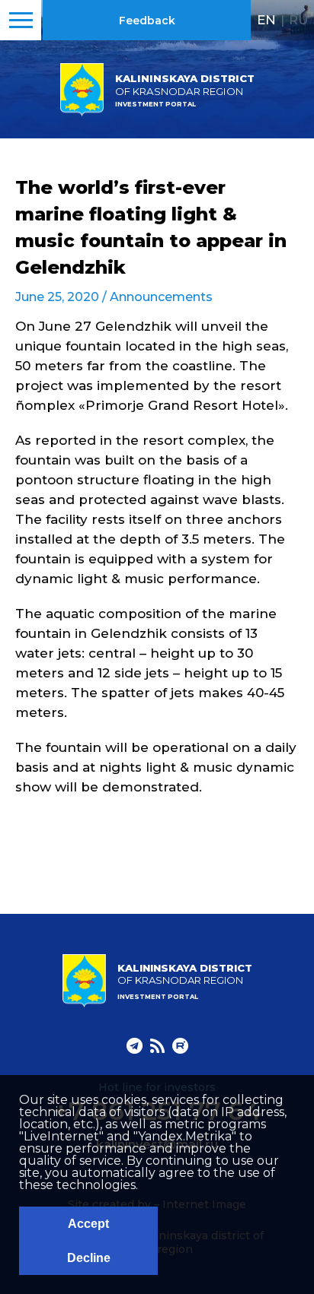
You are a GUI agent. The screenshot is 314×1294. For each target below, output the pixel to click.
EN (266, 20)
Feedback (147, 20)
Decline (89, 1257)
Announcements (161, 297)
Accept (88, 1223)
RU (298, 20)
